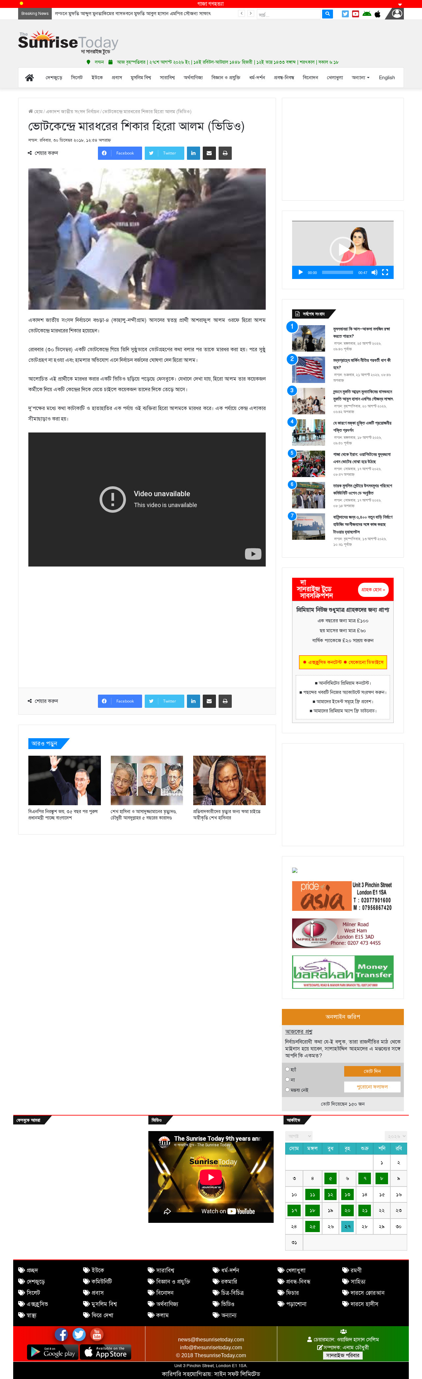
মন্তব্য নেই (299, 1090)
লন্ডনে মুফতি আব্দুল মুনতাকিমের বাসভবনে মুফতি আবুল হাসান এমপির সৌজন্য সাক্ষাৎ (133, 14)
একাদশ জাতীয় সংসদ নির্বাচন (72, 112)
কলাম (162, 1315)
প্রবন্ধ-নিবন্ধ (298, 1281)
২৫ (313, 1226)
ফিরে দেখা (102, 1315)
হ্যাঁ (293, 1070)
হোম (38, 112)
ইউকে (98, 1270)
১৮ (313, 1210)
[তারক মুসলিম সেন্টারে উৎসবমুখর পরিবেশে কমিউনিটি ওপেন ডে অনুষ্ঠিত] (308, 495)
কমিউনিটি (102, 1281)
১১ (312, 1194)
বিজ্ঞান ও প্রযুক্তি (173, 1281)
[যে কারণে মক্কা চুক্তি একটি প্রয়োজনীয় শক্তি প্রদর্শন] (308, 432)
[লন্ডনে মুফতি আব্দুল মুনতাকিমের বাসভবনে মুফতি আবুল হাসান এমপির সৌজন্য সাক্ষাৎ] (308, 401)
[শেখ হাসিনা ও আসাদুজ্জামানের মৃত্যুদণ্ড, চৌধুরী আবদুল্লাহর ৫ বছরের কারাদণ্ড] (147, 780)
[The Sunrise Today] (68, 42)
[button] (343, 250)
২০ (347, 1210)
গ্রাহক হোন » (373, 590)
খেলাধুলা (296, 1270)
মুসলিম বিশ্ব (104, 1304)
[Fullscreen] (385, 272)
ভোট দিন (372, 1071)
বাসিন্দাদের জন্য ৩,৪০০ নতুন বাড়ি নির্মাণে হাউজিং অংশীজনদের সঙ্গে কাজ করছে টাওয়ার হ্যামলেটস (362, 524)
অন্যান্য (229, 1315)
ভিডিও (227, 1304)
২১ (365, 1210)
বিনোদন (164, 1293)
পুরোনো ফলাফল (372, 1087)
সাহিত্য (358, 1281)
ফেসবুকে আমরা (28, 1120)
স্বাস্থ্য (32, 1315)
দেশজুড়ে (36, 1281)
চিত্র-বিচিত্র (232, 1293)
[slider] (337, 272)
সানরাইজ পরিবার (342, 1355)
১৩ (347, 1194)
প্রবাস (98, 1293)
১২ (330, 1194)
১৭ (294, 1210)
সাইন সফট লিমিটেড (237, 1374)
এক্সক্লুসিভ (37, 1304)
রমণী (356, 1270)
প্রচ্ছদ (32, 1270)
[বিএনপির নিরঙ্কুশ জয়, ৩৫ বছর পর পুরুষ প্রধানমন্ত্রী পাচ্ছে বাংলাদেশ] (64, 780)
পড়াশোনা (296, 1304)
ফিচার (292, 1293)
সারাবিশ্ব (165, 1270)
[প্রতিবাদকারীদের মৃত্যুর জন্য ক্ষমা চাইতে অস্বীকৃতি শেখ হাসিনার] (229, 780)
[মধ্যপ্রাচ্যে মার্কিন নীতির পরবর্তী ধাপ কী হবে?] (308, 370)
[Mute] (374, 272)
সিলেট (33, 1293)
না (293, 1080)
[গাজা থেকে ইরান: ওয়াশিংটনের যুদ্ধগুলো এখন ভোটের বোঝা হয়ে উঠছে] (308, 464)
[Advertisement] (277, 36)
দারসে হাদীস (364, 1304)
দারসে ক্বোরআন (367, 1293)
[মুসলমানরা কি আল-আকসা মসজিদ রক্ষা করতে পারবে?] (308, 338)
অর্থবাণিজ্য (167, 1304)
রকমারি (229, 1281)
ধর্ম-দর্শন (230, 1270)
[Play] (300, 272)
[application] (343, 250)
